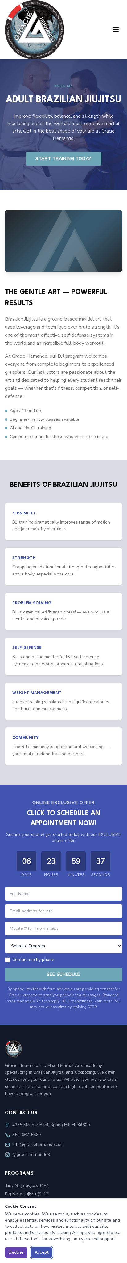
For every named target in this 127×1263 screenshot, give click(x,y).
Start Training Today (63, 159)
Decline (16, 1252)
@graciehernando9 (31, 1154)
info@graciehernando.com (38, 1144)
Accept (41, 1252)
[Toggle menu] (116, 29)
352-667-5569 (26, 1135)
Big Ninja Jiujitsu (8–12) (27, 1194)
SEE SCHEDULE (63, 974)
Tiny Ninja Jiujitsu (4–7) (27, 1185)
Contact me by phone (33, 959)
